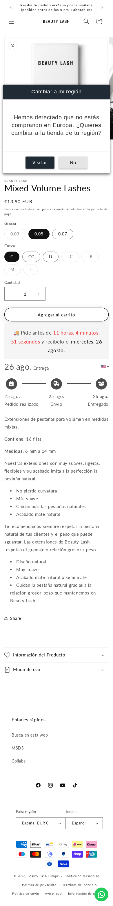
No (73, 162)
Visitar (40, 162)
